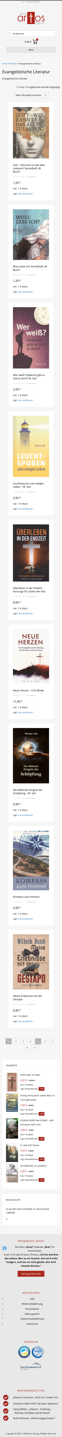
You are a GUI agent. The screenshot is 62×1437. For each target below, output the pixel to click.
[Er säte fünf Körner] (12, 1161)
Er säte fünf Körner (30, 1145)
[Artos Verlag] (31, 24)
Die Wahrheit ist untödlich (33, 1165)
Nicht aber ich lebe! (30, 1074)
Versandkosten (25, 193)
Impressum (32, 1323)
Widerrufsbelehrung (32, 1303)
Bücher (13, 63)
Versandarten (32, 1308)
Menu (31, 50)
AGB (32, 1298)
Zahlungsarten (32, 1313)
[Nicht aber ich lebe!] (12, 1090)
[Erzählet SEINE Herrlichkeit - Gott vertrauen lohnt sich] (12, 1137)
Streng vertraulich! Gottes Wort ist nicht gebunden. (37, 1097)
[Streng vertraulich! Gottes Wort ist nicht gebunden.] (12, 1111)
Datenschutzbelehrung (32, 1318)
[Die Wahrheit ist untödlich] (12, 1181)
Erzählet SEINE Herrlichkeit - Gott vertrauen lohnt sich (37, 1122)
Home (5, 63)
